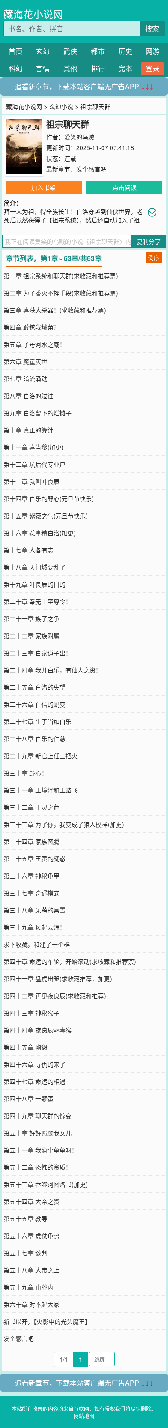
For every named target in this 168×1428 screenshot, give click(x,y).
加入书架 (43, 187)
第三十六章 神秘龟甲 (31, 875)
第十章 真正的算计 (28, 430)
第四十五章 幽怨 (25, 1047)
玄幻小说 (61, 106)
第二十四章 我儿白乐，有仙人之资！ (52, 670)
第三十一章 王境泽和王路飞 (40, 790)
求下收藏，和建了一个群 (36, 944)
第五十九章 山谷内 (28, 1287)
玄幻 (43, 51)
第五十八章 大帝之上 (31, 1270)
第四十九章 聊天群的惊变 (37, 1115)
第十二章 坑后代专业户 (34, 464)
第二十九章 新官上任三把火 (40, 755)
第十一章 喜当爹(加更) (33, 447)
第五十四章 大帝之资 (31, 1201)
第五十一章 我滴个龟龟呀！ (40, 1150)
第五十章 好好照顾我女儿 (37, 1132)
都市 (98, 51)
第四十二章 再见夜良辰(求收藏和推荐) (54, 995)
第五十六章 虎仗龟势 (31, 1235)
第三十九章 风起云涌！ (34, 927)
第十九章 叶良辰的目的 (34, 584)
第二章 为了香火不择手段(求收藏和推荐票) (60, 292)
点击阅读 (124, 187)
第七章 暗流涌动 (25, 378)
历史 (125, 51)
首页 (15, 51)
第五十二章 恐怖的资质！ (37, 1167)
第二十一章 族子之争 (31, 618)
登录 (152, 68)
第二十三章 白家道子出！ (37, 652)
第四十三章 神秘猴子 (31, 1012)
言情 (43, 68)
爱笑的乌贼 (79, 136)
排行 (98, 68)
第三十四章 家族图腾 (31, 841)
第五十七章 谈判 (25, 1252)
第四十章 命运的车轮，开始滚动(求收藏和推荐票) (69, 961)
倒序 (153, 257)
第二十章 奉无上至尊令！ (37, 601)
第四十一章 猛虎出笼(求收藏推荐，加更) (57, 978)
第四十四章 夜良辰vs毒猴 (37, 1030)
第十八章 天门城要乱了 (34, 567)
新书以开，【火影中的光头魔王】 (47, 1321)
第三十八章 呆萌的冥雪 (34, 910)
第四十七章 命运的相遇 (34, 1081)
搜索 (152, 28)
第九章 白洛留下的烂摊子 (37, 412)
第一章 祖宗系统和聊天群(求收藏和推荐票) (60, 275)
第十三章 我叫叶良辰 (31, 481)
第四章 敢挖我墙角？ (31, 327)
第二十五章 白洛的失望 (34, 687)
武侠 (70, 51)
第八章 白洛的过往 (28, 395)
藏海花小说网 (33, 14)
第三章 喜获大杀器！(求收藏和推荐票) (54, 310)
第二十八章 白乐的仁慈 (34, 738)
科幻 (15, 68)
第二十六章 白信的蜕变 (34, 704)
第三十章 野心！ (25, 772)
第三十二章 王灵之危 (31, 807)
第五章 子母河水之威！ (34, 344)
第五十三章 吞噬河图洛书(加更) (45, 1184)
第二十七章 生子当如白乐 (37, 721)
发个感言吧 (91, 169)
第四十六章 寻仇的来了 (34, 1064)
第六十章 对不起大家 (31, 1304)
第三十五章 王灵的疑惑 (34, 858)
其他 (70, 68)
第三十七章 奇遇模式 (31, 892)
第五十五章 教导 (25, 1218)
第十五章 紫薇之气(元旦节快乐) (45, 515)
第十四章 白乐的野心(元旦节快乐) (48, 498)
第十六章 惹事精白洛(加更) (39, 532)
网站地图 (84, 1415)
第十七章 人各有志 (28, 550)
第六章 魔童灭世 (25, 361)
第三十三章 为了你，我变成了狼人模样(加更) (63, 824)
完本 (125, 68)
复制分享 (149, 241)
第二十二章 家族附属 (31, 635)
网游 (152, 51)
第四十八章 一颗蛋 (28, 1098)
